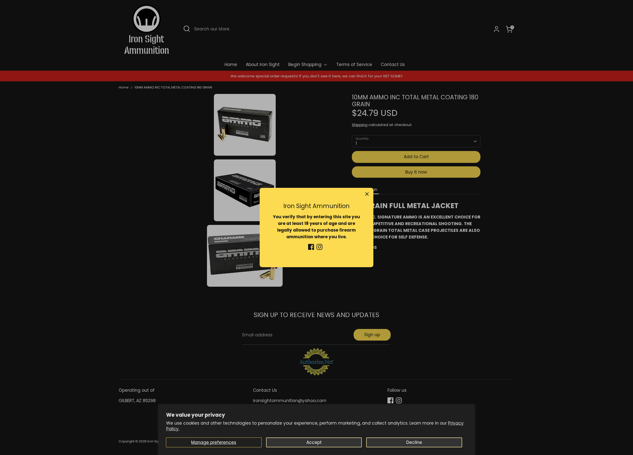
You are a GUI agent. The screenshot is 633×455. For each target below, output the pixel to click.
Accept (314, 442)
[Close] (367, 194)
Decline (414, 442)
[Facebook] (311, 247)
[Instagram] (319, 247)
